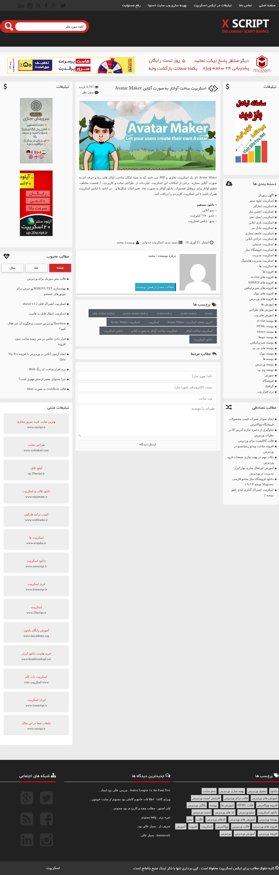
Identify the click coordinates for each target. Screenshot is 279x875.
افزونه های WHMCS (261, 282)
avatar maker (188, 313)
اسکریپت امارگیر (263, 206)
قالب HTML (245, 805)
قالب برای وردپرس (236, 798)
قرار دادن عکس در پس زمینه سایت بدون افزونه (40, 341)
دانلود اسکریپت (203, 339)
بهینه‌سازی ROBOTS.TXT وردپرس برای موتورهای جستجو (41, 291)
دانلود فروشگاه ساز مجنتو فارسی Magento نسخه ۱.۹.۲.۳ (253, 481)
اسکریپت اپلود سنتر (261, 200)
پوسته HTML (265, 326)
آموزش (180, 826)
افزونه (193, 826)
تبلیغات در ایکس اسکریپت (213, 5)
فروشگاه (268, 380)
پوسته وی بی (265, 369)
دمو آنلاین (208, 210)
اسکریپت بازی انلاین (261, 222)
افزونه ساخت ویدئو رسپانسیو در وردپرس (254, 448)
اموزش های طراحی (261, 309)
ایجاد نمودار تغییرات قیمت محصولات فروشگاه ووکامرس (251, 421)
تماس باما (245, 5)
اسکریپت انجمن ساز (261, 211)
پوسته (213, 805)
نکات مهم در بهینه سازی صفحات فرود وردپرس (250, 459)
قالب (199, 819)
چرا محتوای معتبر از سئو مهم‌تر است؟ (42, 379)
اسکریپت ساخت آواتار (199, 330)
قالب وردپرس (240, 826)
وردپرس (226, 833)
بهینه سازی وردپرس (232, 791)
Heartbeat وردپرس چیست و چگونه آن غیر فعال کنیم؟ (37, 326)
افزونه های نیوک (263, 293)
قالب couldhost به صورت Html (46, 388)
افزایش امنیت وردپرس (206, 798)
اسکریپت (153, 322)
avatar (209, 313)
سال (13, 268)
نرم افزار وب (265, 391)
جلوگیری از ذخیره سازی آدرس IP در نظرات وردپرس (251, 432)
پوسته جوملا (266, 337)
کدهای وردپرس (216, 819)
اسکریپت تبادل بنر (262, 227)
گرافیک (269, 386)
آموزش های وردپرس (242, 819)
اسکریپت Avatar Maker (125, 322)
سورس (269, 375)
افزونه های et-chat (262, 277)
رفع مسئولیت (131, 5)
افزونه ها (268, 271)
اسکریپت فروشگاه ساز (259, 249)
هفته (60, 268)
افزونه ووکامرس (267, 805)
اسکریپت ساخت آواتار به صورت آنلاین (154, 330)
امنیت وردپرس (202, 812)
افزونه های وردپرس (261, 298)
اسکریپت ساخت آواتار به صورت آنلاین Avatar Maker (161, 88)
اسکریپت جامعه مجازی (259, 233)
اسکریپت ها (266, 266)
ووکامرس (222, 826)
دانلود (273, 791)
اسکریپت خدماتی (263, 244)
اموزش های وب (264, 315)
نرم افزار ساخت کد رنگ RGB (47, 369)
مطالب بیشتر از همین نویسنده (155, 287)
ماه (36, 268)
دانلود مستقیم (205, 204)
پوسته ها (268, 358)
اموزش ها (267, 304)
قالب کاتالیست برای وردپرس (256, 440)
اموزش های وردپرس (264, 798)
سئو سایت (209, 791)
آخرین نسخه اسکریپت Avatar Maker (190, 322)
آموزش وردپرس (245, 833)
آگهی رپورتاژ (266, 195)
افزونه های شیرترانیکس (259, 287)
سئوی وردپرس (257, 791)
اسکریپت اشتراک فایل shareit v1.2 (44, 303)
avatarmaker (164, 313)
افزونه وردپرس (268, 833)
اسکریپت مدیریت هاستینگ (257, 260)
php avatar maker (104, 313)
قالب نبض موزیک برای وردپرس (46, 278)
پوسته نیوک (266, 353)
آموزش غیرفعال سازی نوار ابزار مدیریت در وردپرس (254, 470)
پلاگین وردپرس (197, 805)
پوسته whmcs (265, 331)
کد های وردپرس (224, 812)
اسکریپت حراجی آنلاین (259, 238)
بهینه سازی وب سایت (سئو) (167, 5)
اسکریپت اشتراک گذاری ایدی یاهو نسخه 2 (253, 492)
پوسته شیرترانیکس (262, 342)
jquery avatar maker (135, 313)
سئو (189, 819)
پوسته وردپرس (264, 364)
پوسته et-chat (265, 320)
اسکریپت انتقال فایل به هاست (47, 313)
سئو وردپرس (246, 812)
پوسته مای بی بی (263, 348)
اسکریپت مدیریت (263, 255)
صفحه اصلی (267, 5)
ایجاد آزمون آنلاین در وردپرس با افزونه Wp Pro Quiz (37, 356)
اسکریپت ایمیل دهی (261, 217)
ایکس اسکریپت (197, 221)
